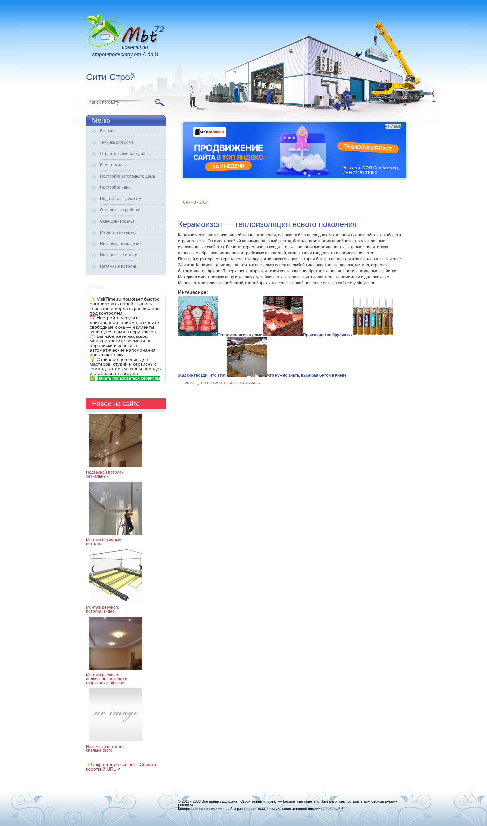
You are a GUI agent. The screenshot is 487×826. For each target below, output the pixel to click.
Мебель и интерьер (118, 232)
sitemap (185, 805)
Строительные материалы (125, 153)
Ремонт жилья (113, 165)
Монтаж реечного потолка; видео (102, 609)
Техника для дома (117, 142)
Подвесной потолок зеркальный (104, 474)
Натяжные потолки (118, 266)
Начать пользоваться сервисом (128, 378)
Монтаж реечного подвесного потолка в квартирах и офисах (106, 679)
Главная (108, 131)
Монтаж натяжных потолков (103, 542)
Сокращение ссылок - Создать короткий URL (121, 767)
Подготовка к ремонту (120, 198)
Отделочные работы (119, 210)
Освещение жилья (117, 221)
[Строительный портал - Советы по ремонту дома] (126, 36)
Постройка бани (115, 187)
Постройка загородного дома (127, 176)
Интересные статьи (118, 255)
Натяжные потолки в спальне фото (105, 748)
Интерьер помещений (121, 243)
